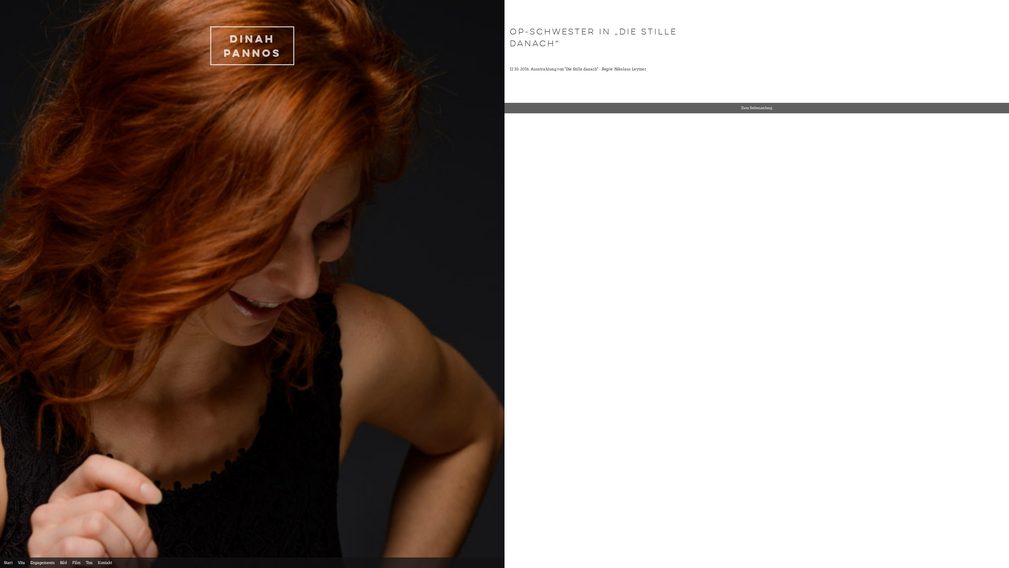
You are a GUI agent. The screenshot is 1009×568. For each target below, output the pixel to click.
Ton (89, 563)
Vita (21, 563)
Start (8, 563)
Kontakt (105, 563)
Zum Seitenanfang (756, 108)
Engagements (42, 563)
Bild (63, 563)
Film (76, 563)
